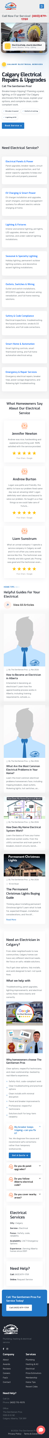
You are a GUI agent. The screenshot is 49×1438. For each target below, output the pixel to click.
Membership (31, 1377)
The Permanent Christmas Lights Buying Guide (23, 893)
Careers (6, 1373)
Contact (7, 1382)
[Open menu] (42, 6)
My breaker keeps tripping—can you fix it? (25, 1130)
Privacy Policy (14, 1434)
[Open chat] (40, 1430)
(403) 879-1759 (22, 1274)
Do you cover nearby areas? (25, 1196)
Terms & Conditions (33, 1434)
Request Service (25, 1279)
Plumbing (30, 1360)
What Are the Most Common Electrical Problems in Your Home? (23, 770)
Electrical (30, 1369)
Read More (11, 919)
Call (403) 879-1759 (19, 1308)
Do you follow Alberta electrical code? (23, 1181)
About (6, 1360)
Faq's (5, 1377)
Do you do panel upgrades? (22, 1168)
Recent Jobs (32, 1386)
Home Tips (31, 1382)
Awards (6, 1364)
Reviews (7, 1369)
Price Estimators (33, 1373)
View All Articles (23, 605)
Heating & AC (32, 1364)
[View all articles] (7, 605)
